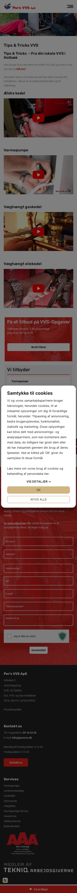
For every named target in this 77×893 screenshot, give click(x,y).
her (46, 474)
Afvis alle (38, 499)
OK (38, 490)
